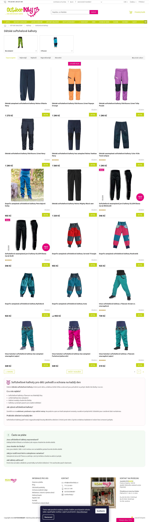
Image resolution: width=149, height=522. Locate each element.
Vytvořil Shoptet (140, 518)
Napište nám (36, 498)
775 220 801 (68, 485)
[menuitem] (7, 22)
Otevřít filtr (74, 64)
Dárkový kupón (37, 495)
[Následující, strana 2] (139, 372)
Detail (46, 114)
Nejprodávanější (46, 58)
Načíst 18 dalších (74, 372)
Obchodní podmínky (84, 2)
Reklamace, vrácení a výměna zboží (43, 492)
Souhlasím (101, 511)
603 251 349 (68, 488)
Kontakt (34, 500)
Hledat (93, 12)
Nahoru (10, 372)
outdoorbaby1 (68, 494)
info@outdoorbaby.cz (71, 482)
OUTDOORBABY (69, 491)
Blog (71, 2)
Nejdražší (33, 58)
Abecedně (58, 58)
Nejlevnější (23, 58)
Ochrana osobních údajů (40, 490)
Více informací (82, 512)
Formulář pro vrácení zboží (40, 503)
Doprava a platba (59, 2)
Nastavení (48, 517)
